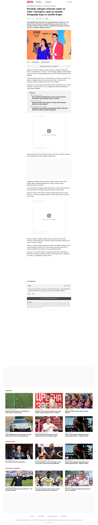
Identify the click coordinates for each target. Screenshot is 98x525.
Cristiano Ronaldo (35, 62)
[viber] (40, 18)
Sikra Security (51, 522)
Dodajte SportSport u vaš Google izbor (50, 66)
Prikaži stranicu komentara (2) (49, 298)
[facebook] (37, 18)
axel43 (29, 285)
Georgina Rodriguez (45, 62)
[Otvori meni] (70, 2)
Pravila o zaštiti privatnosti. (76, 520)
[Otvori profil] (68, 2)
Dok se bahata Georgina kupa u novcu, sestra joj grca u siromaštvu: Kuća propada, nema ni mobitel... (49, 97)
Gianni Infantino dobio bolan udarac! (15, 462)
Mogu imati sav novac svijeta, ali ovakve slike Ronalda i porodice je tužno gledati (49, 102)
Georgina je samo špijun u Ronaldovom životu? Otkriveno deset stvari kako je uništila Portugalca (50, 108)
